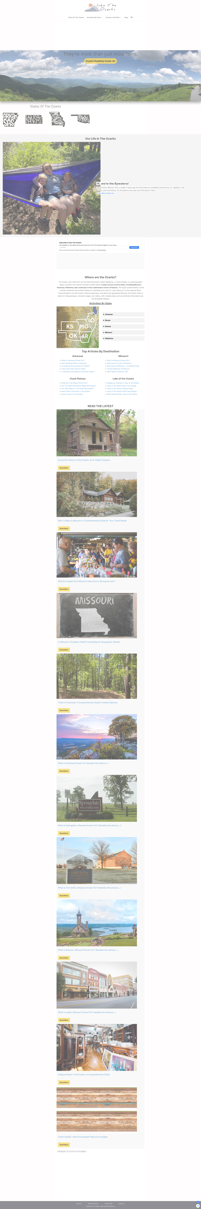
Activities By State (94, 17)
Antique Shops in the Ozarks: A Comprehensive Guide (84, 1074)
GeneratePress (110, 1206)
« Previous (61, 1151)
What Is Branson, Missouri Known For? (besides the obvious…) (88, 950)
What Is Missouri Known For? (118, 360)
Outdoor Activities (113, 17)
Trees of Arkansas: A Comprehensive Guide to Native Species (87, 702)
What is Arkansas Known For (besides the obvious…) (83, 763)
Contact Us (121, 1203)
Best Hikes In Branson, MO (117, 372)
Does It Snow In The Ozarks (72, 394)
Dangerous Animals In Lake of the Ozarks (123, 383)
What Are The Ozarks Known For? (74, 383)
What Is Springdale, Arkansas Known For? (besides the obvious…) (89, 825)
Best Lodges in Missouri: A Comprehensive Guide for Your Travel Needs (92, 520)
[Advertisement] (100, 38)
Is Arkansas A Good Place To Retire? (75, 366)
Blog (126, 17)
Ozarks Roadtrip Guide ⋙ (100, 61)
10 (80, 1151)
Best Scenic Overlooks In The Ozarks (75, 391)
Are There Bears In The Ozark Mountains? (77, 389)
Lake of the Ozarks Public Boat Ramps (122, 391)
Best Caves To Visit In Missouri (119, 363)
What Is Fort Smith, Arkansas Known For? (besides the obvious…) (89, 888)
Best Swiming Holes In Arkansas (73, 363)
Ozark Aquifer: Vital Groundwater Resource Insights (83, 1137)
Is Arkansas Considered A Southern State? (77, 372)
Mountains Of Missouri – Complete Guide (123, 366)
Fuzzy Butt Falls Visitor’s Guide (73, 369)
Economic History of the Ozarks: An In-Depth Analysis (84, 460)
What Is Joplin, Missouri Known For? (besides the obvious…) (87, 1012)
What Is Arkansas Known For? (73, 360)
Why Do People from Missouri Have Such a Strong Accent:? (86, 581)
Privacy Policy (108, 1203)
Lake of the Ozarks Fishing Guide (120, 389)
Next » (83, 1151)
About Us (79, 1203)
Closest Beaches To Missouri (118, 369)
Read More (64, 468)
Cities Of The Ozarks (76, 17)
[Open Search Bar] (131, 17)
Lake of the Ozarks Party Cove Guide (121, 386)
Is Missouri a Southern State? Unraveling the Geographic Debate (89, 642)
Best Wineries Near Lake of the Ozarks (122, 394)
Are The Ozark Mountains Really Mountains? (78, 386)
